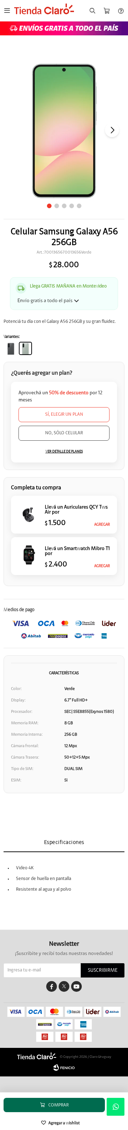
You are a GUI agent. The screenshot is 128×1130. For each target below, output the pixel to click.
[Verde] (25, 348)
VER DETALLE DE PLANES (64, 451)
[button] (92, 10)
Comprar (58, 1105)
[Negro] (11, 348)
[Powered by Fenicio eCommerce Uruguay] (64, 1067)
